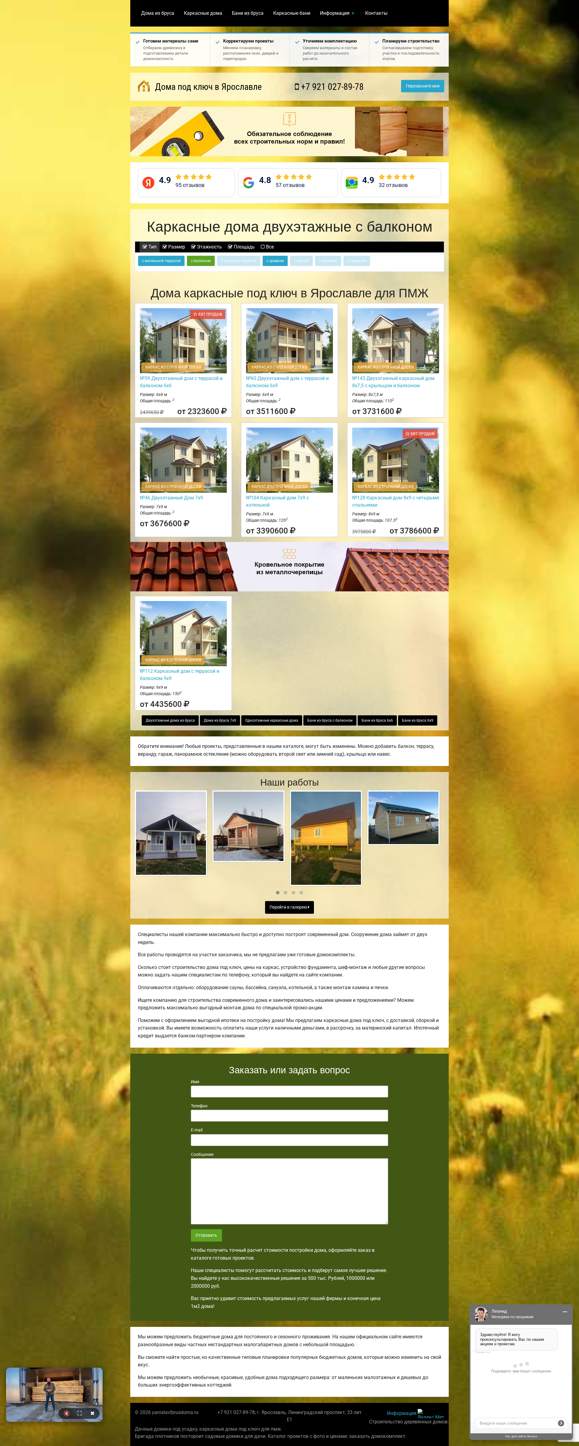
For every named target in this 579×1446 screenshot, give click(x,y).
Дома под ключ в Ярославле (207, 86)
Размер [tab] (176, 247)
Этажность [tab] (209, 247)
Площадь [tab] (244, 247)
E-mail (196, 1130)
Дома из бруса (157, 13)
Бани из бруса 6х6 (377, 720)
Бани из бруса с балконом (330, 720)
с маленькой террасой (161, 261)
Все (269, 247)
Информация (335, 13)
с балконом (201, 261)
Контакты (376, 13)
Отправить (206, 1235)
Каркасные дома (203, 13)
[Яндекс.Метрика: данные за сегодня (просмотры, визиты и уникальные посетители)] (431, 1413)
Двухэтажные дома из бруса (170, 720)
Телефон (199, 1105)
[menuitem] (157, 13)
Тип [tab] (152, 247)
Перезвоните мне (423, 86)
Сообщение (202, 1154)
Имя (195, 1081)
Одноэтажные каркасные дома (271, 720)
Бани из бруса (248, 13)
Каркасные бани (291, 13)
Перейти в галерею (289, 907)
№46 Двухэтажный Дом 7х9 (171, 498)
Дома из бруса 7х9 (220, 720)
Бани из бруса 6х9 (417, 720)
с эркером (275, 261)
